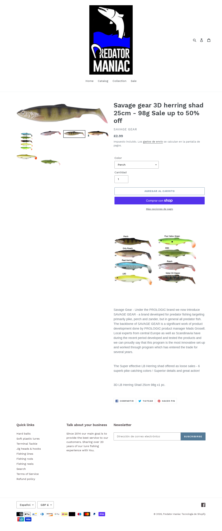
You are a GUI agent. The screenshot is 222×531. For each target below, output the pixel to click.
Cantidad (120, 172)
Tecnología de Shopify (194, 514)
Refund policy (25, 479)
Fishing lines (24, 453)
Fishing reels (24, 463)
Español (25, 504)
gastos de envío (153, 141)
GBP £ (45, 504)
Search (21, 469)
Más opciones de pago (159, 209)
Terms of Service (27, 474)
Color (118, 158)
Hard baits (23, 433)
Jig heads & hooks (28, 448)
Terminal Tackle (26, 443)
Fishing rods (24, 458)
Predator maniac (172, 514)
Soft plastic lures (28, 438)
